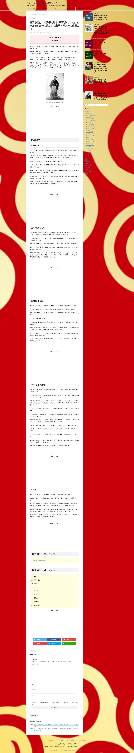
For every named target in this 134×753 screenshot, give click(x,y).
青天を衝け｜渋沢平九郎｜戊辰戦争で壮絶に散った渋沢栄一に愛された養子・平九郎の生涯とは (100, 96)
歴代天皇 (87, 161)
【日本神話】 (82, 8)
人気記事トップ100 (64, 740)
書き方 (87, 169)
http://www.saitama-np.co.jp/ (56, 102)
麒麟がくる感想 (90, 128)
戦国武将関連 (88, 171)
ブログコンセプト (94, 8)
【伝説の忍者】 (44, 8)
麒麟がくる (88, 122)
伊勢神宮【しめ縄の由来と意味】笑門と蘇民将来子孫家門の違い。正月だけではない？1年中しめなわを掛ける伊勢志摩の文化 (101, 31)
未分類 (86, 173)
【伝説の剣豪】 (32, 8)
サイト (33, 695)
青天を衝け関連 (90, 119)
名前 (34, 684)
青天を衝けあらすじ (91, 120)
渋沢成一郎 (37, 590)
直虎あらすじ (89, 148)
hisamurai (36, 654)
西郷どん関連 (89, 139)
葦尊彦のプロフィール (53, 740)
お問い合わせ (82, 740)
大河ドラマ (87, 111)
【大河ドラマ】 (56, 8)
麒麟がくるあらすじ (91, 126)
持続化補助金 (88, 165)
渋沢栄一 (36, 587)
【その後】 (69, 8)
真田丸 (87, 154)
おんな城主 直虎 (90, 145)
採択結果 (88, 167)
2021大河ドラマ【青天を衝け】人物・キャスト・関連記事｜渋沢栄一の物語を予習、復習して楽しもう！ (101, 68)
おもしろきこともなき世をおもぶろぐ (42, 3)
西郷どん (88, 137)
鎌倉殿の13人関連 (90, 115)
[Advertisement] (55, 118)
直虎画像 (88, 152)
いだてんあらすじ (90, 135)
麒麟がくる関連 (90, 124)
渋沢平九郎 (37, 594)
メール (34, 689)
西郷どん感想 (89, 143)
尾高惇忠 (36, 583)
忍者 (86, 160)
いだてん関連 (89, 132)
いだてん (88, 130)
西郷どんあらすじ (90, 141)
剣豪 (86, 158)
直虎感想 (88, 150)
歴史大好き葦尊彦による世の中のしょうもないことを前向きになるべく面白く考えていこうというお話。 (67, 746)
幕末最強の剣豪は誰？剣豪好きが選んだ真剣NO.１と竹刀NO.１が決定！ (100, 17)
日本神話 (87, 163)
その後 (86, 156)
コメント (35, 664)
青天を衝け (33, 650)
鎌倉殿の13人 (89, 113)
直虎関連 (88, 147)
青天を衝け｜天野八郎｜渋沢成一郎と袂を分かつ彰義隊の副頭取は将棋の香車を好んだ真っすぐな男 (100, 83)
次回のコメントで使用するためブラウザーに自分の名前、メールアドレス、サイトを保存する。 (54, 703)
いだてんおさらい (90, 133)
